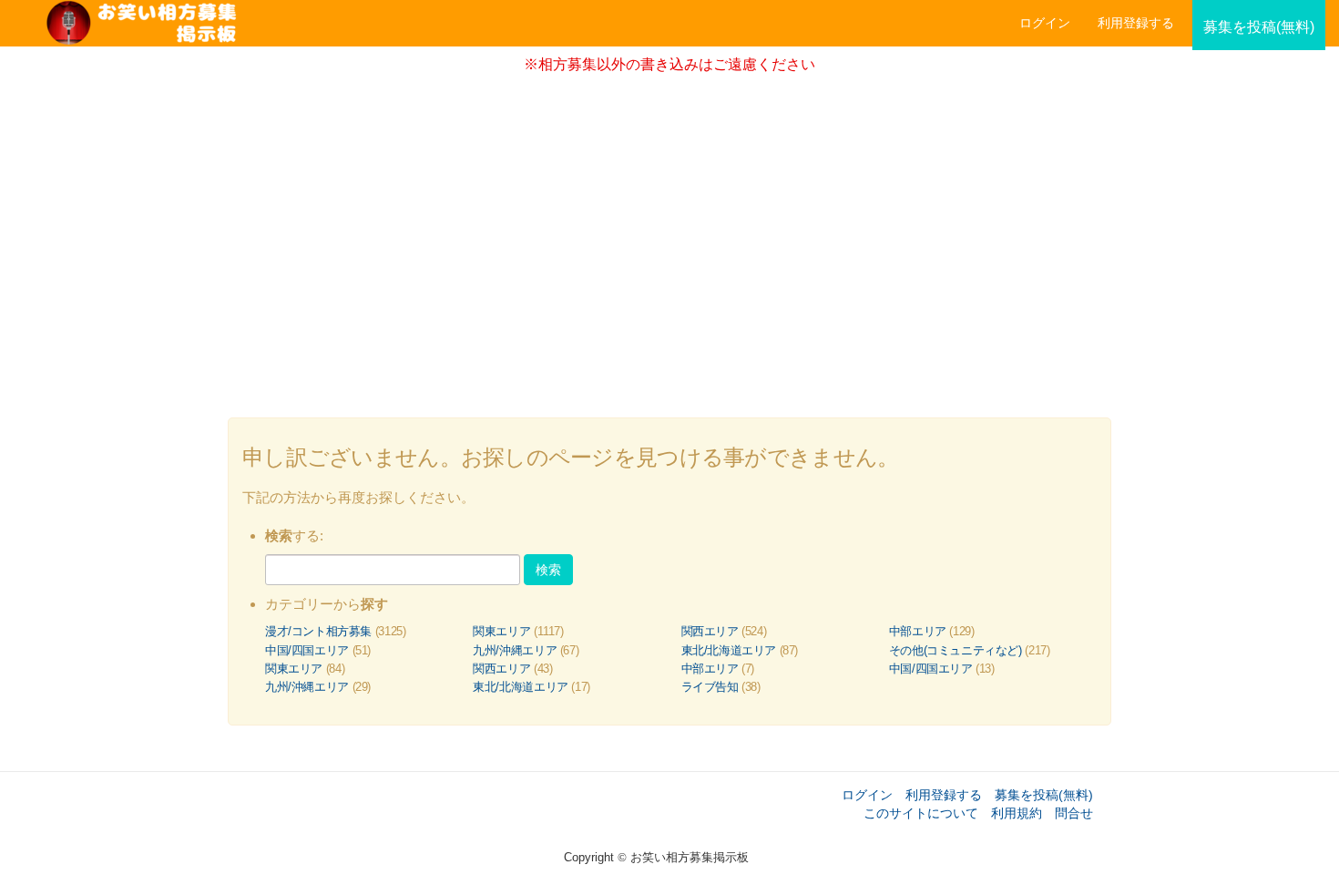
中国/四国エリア (307, 650)
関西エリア (710, 631)
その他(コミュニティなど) (955, 650)
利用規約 (1016, 813)
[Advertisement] (669, 239)
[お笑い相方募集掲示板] (360, 23)
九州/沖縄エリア (515, 650)
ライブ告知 (710, 687)
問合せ (1074, 813)
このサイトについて (921, 813)
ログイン (1044, 22)
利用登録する (943, 795)
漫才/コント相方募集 (318, 631)
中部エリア (917, 631)
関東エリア (501, 631)
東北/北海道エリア (729, 650)
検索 (548, 569)
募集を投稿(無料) (1044, 795)
